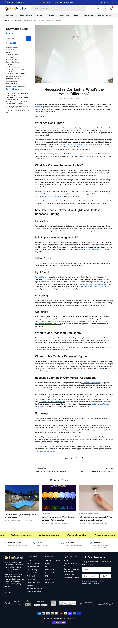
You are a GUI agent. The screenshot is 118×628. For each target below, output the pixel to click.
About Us (9, 64)
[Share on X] (77, 458)
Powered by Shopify (67, 619)
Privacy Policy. (94, 583)
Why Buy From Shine (13, 54)
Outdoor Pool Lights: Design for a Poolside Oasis (17, 94)
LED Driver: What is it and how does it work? (18, 111)
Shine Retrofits (55, 619)
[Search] (83, 9)
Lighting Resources (12, 67)
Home (7, 20)
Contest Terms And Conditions (16, 86)
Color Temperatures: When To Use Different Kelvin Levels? (17, 103)
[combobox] (58, 8)
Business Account (12, 81)
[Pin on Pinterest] (83, 458)
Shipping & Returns (12, 59)
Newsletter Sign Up (12, 79)
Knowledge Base (11, 83)
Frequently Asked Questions (15, 74)
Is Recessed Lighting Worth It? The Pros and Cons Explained (17, 107)
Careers (8, 52)
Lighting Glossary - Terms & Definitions (15, 70)
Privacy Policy (10, 57)
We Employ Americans (13, 76)
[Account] (98, 8)
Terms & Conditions (12, 62)
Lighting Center (16, 20)
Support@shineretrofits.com (74, 545)
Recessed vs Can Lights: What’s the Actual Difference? (17, 98)
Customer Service (12, 47)
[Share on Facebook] (72, 458)
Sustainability (10, 49)
